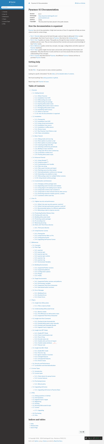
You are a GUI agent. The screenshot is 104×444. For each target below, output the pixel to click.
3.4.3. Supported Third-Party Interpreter (45, 285)
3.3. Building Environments (40, 265)
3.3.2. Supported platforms (42, 269)
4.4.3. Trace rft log (39, 337)
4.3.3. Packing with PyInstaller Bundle (45, 325)
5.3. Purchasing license (39, 381)
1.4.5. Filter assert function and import (45, 168)
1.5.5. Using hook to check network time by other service (50, 191)
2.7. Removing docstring (39, 223)
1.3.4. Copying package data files (43, 144)
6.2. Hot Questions (37, 397)
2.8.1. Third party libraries (41, 227)
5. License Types (6, 21)
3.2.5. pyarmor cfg (39, 258)
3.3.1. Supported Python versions (43, 267)
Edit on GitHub (80, 3)
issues (47, 81)
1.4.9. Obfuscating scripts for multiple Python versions (50, 176)
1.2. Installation (36, 116)
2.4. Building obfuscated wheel (41, 217)
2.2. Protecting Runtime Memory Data (43, 213)
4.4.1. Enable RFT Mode (41, 333)
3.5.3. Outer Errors (39, 297)
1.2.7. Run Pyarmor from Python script (45, 131)
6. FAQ (3, 23)
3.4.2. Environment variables (42, 283)
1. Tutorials (4, 11)
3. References (5, 16)
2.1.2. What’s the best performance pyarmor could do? (50, 206)
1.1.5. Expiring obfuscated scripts (43, 103)
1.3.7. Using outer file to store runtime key (46, 150)
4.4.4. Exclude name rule (41, 339)
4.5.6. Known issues (40, 360)
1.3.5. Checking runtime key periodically (45, 146)
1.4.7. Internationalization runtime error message (48, 172)
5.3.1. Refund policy (40, 384)
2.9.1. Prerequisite (39, 233)
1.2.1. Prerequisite (39, 119)
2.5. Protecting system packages (41, 219)
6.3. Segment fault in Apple (40, 399)
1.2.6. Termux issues (40, 129)
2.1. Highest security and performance (43, 201)
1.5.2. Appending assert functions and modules (47, 185)
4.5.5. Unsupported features (42, 358)
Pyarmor (12, 2)
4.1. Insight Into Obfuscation (40, 303)
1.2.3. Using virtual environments (43, 123)
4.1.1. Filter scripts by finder (42, 306)
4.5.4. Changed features (41, 356)
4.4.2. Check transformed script (43, 335)
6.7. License (35, 407)
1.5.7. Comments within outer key (44, 195)
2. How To (4, 14)
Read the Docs (58, 441)
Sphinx (36, 441)
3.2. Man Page (36, 247)
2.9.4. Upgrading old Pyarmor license (44, 239)
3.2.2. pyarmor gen (39, 252)
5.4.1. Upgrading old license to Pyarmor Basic (47, 390)
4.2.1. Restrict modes (40, 311)
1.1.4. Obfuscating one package (43, 101)
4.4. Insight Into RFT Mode (40, 330)
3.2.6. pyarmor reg (39, 260)
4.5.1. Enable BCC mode (41, 351)
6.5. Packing (35, 403)
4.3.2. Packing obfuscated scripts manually (46, 323)
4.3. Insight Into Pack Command (41, 318)
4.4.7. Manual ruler (39, 345)
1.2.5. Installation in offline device (44, 127)
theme (45, 441)
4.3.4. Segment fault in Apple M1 (43, 327)
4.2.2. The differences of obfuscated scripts (46, 313)
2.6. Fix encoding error (38, 221)
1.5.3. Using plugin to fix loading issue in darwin (48, 187)
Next (81, 432)
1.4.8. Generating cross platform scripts (45, 174)
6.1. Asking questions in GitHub (41, 395)
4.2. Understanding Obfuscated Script (43, 308)
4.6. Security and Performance (41, 363)
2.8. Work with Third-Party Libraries (42, 224)
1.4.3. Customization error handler (44, 164)
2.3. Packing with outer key (40, 215)
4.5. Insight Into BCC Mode (40, 348)
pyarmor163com (43, 18)
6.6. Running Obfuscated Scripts (41, 405)
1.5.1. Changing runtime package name (45, 183)
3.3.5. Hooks (38, 275)
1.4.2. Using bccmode (41, 162)
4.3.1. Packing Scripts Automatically (44, 321)
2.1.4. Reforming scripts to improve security (46, 210)
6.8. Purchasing (36, 413)
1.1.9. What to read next (41, 111)
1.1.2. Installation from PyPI (42, 98)
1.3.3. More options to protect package (45, 142)
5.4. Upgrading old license (39, 387)
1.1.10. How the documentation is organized (47, 113)
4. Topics (4, 19)
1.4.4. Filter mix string (40, 166)
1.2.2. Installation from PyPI (42, 121)
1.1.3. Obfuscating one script (42, 100)
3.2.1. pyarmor (38, 250)
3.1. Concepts (36, 245)
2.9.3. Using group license (41, 237)
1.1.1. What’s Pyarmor (40, 96)
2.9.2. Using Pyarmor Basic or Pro (44, 235)
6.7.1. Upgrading (39, 410)
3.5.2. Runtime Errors (40, 295)
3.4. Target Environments (39, 278)
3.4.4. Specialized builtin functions (44, 287)
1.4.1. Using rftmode (41, 160)
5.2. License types (37, 373)
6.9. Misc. (35, 415)
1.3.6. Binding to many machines (43, 148)
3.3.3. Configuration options (42, 271)
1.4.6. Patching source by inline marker (45, 170)
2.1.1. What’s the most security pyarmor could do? (48, 204)
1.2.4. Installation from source (43, 125)
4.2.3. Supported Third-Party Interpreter (45, 315)
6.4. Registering (36, 401)
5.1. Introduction (37, 371)
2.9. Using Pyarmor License (40, 230)
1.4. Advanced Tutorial (38, 157)
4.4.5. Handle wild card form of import (45, 341)
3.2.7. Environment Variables (42, 262)
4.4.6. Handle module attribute (45, 343)
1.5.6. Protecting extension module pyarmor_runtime (49, 193)
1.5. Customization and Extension (42, 181)
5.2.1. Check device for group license (44, 376)
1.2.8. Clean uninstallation (41, 133)
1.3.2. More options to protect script (44, 141)
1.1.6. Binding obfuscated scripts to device (46, 105)
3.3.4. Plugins (38, 273)
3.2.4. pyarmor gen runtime (42, 256)
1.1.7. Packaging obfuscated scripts (44, 107)
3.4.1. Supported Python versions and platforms (48, 281)
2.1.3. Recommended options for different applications (49, 208)
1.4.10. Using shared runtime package (45, 178)
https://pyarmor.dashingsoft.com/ (47, 16)
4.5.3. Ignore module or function (43, 354)
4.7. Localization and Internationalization (44, 365)
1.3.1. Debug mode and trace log (43, 139)
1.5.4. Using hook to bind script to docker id (46, 189)
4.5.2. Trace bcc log (39, 352)
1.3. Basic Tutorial (37, 136)
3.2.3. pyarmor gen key (40, 254)
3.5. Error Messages (38, 290)
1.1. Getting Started (38, 93)
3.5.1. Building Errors (40, 293)
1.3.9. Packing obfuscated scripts (43, 154)
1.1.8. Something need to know (43, 109)
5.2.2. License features (40, 378)
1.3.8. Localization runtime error (43, 152)
